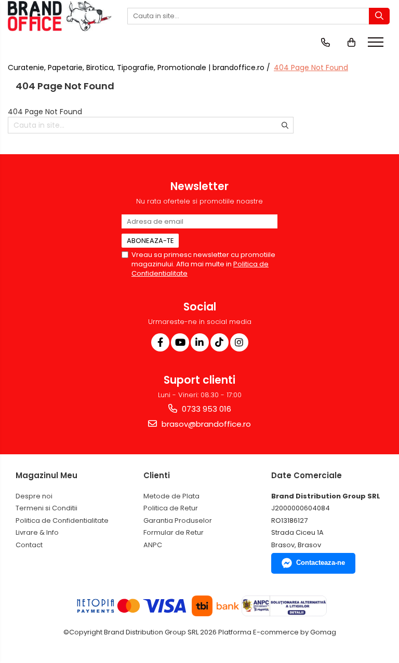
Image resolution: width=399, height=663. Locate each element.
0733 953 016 (205, 408)
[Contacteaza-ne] (325, 42)
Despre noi (34, 496)
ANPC (152, 545)
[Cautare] (379, 16)
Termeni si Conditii (46, 508)
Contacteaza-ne (320, 562)
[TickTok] (219, 342)
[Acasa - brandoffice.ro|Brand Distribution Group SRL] (60, 16)
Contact (29, 545)
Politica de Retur (170, 508)
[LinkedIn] (200, 342)
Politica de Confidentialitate (62, 520)
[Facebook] (160, 342)
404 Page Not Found (311, 67)
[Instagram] (239, 342)
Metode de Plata (171, 496)
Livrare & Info (37, 532)
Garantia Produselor (177, 520)
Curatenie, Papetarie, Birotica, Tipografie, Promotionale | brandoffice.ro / (140, 67)
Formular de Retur (173, 532)
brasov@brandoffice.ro (205, 423)
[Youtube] (180, 342)
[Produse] (377, 45)
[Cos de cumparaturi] (351, 42)
